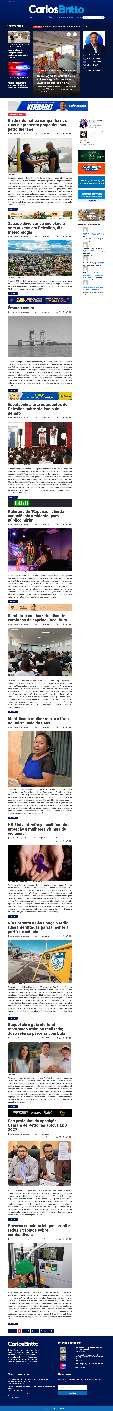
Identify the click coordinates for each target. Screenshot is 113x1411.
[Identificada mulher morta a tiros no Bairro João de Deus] (63, 727)
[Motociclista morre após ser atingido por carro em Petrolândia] (63, 1365)
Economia (41, 70)
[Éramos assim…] (63, 312)
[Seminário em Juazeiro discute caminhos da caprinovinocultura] (63, 624)
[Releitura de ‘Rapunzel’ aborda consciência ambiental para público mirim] (63, 524)
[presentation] (69, 34)
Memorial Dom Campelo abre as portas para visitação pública (18, 54)
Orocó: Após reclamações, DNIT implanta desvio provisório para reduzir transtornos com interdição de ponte (93, 287)
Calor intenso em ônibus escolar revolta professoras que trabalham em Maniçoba (93, 250)
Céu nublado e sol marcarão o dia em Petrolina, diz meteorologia (63, 26)
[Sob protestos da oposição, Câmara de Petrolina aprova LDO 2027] (63, 1137)
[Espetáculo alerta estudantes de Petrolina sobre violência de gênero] (63, 417)
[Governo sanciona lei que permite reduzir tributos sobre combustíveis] (63, 1238)
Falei (84, 233)
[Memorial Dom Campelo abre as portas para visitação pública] (63, 1349)
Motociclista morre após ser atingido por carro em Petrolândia (18, 85)
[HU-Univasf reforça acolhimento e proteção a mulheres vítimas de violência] (63, 841)
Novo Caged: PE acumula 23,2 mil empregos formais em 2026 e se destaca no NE (56, 79)
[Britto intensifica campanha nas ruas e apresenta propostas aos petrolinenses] (63, 133)
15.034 (44, 1331)
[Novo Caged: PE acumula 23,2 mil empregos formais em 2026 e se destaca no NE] (63, 1357)
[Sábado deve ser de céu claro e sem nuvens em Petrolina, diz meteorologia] (63, 236)
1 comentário (50, 1137)
